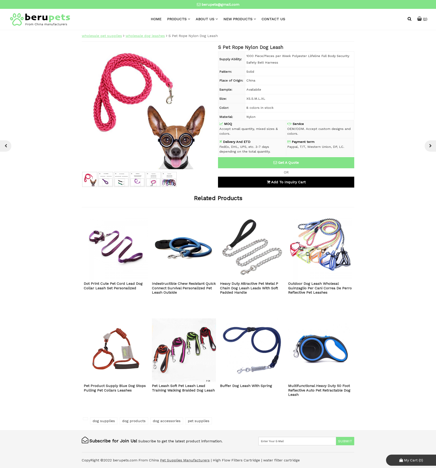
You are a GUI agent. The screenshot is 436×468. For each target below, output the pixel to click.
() (424, 19)
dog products (134, 421)
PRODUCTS (177, 19)
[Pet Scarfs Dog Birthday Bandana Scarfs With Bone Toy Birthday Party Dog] (430, 146)
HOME (156, 19)
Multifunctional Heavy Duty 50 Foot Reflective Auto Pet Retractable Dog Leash (319, 390)
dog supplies (104, 421)
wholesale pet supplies (102, 36)
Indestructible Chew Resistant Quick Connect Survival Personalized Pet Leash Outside (184, 287)
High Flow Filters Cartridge (237, 460)
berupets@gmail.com (220, 4)
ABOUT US (205, 19)
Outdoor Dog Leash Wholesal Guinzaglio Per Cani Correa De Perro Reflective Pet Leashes (320, 287)
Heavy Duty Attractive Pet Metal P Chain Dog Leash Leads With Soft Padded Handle (249, 287)
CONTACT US (273, 19)
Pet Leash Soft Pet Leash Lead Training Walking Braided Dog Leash (183, 388)
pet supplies (198, 421)
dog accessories (167, 421)
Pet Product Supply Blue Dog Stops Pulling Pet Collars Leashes (115, 388)
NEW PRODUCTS (238, 19)
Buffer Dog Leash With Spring (246, 386)
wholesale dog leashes (145, 36)
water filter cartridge (281, 460)
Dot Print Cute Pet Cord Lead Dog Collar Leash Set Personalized (113, 285)
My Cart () (413, 460)
